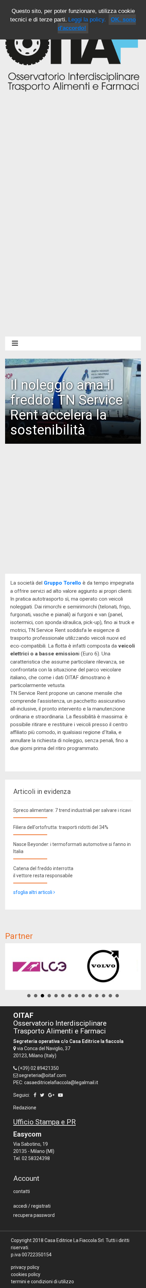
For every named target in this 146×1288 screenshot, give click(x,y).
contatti (21, 1191)
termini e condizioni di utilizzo (42, 1281)
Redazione (24, 1107)
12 (103, 995)
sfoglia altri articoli (33, 892)
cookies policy (25, 1274)
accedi (20, 1206)
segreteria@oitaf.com (42, 1075)
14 (117, 995)
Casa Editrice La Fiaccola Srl (74, 1240)
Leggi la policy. (87, 19)
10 (90, 995)
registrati (41, 1206)
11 (96, 995)
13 (110, 995)
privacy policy (25, 1267)
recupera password (34, 1215)
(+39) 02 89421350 (38, 1068)
